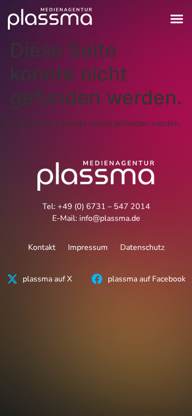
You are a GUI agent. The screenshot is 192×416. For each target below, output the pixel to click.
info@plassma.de (109, 218)
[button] (176, 18)
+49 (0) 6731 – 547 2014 (104, 206)
